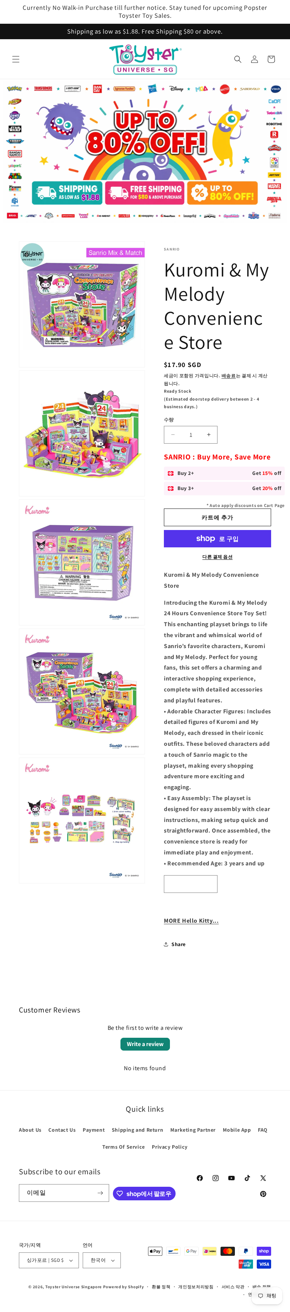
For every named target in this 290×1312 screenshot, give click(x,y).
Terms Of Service (123, 1146)
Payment (94, 1129)
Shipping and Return (137, 1129)
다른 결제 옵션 (217, 556)
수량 (169, 419)
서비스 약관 (233, 1286)
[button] (16, 59)
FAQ (263, 1129)
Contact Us (62, 1129)
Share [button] (178, 944)
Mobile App (237, 1129)
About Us (30, 1129)
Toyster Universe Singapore (73, 1286)
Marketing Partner (193, 1129)
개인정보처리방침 (196, 1286)
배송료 (229, 375)
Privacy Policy (169, 1146)
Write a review (145, 1044)
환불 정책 (161, 1286)
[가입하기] (100, 1193)
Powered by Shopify (123, 1286)
